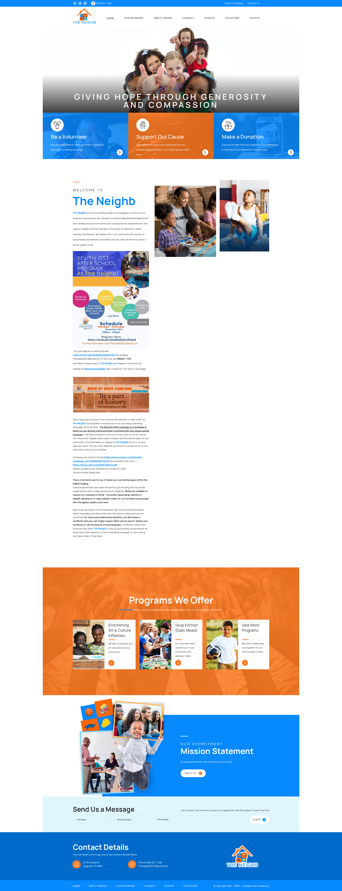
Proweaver (263, 886)
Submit (259, 819)
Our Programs (133, 18)
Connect (188, 18)
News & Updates (234, 3)
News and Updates (95, 368)
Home (110, 18)
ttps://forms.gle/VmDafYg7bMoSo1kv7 (95, 355)
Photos (255, 18)
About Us (193, 773)
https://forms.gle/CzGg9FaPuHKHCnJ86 (95, 464)
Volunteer (232, 18)
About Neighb (163, 18)
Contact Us (253, 3)
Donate (210, 18)
